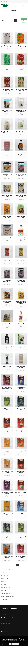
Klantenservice (3, 611)
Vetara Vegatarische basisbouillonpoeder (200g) (21, 302)
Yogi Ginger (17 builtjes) (21, 492)
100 (8, 29)
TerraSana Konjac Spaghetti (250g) (7, 217)
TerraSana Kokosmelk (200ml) (7, 196)
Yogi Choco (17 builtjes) (7, 430)
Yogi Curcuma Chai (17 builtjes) (7, 451)
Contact (2, 628)
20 (4, 29)
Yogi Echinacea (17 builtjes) (21, 472)
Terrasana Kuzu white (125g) (7, 238)
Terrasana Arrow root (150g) (7, 175)
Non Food (3, 590)
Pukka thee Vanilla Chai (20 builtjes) (7, 90)
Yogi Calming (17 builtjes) (21, 409)
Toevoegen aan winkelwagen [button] (7, 40)
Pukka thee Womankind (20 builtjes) (21, 90)
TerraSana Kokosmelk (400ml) (21, 196)
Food (2, 584)
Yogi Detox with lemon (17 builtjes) (7, 472)
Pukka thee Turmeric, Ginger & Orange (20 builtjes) (21, 68)
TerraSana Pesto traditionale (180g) (21, 259)
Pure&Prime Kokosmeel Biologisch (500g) (7, 132)
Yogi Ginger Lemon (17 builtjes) (7, 514)
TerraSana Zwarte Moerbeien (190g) (21, 281)
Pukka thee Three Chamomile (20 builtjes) (7, 46)
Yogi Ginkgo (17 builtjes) (21, 513)
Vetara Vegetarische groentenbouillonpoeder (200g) (7, 325)
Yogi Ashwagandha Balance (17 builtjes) (7, 388)
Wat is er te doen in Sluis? (5, 623)
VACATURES (3, 599)
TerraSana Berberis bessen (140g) (21, 175)
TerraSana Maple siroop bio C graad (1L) (21, 238)
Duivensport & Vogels (6, 581)
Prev (3, 20)
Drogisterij (3, 575)
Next (11, 23)
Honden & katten (5, 587)
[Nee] (26, 641)
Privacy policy (15, 643)
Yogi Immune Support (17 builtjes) (21, 557)
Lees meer (7, 104)
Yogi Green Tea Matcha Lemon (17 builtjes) (21, 535)
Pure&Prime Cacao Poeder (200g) (21, 111)
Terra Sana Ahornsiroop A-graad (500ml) (21, 153)
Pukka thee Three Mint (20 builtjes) (7, 67)
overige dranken (5, 593)
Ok (10, 643)
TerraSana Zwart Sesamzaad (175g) (7, 281)
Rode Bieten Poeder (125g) (7, 153)
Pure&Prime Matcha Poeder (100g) (21, 132)
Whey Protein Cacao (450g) (21, 367)
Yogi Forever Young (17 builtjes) (7, 493)
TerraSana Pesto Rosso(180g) (7, 259)
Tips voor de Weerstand (6, 596)
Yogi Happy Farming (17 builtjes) (7, 557)
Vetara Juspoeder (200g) (7, 302)
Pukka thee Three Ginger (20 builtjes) (21, 46)
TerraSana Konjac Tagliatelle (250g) (21, 217)
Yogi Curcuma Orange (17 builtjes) (21, 451)
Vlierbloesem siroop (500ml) (21, 324)
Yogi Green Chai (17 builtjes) (7, 535)
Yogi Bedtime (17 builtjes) (21, 388)
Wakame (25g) (21, 346)
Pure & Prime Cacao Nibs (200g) (7, 111)
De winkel (3, 621)
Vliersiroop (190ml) (7, 346)
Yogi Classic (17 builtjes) (21, 430)
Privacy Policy (3, 614)
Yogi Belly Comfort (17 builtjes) (7, 409)
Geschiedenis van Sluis (5, 625)
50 (6, 29)
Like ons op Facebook (5, 635)
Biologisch (3, 572)
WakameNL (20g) (7, 366)
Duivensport (4, 578)
